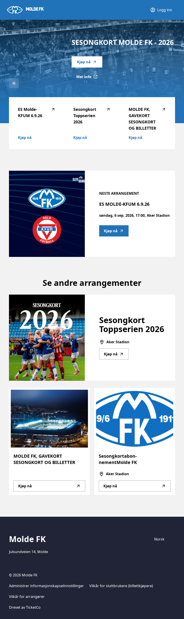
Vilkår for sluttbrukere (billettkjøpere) (121, 585)
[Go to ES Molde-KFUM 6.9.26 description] (47, 214)
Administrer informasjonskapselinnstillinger (46, 585)
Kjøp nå (84, 61)
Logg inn (164, 9)
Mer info (89, 78)
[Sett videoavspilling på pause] (14, 83)
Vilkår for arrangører (27, 596)
